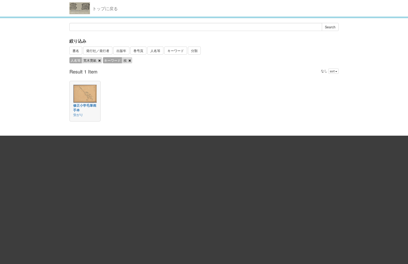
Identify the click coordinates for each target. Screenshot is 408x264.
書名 (75, 50)
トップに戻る (105, 8)
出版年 (121, 50)
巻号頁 (138, 50)
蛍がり (78, 114)
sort (332, 71)
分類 (194, 50)
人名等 (155, 50)
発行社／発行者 (97, 50)
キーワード (175, 50)
